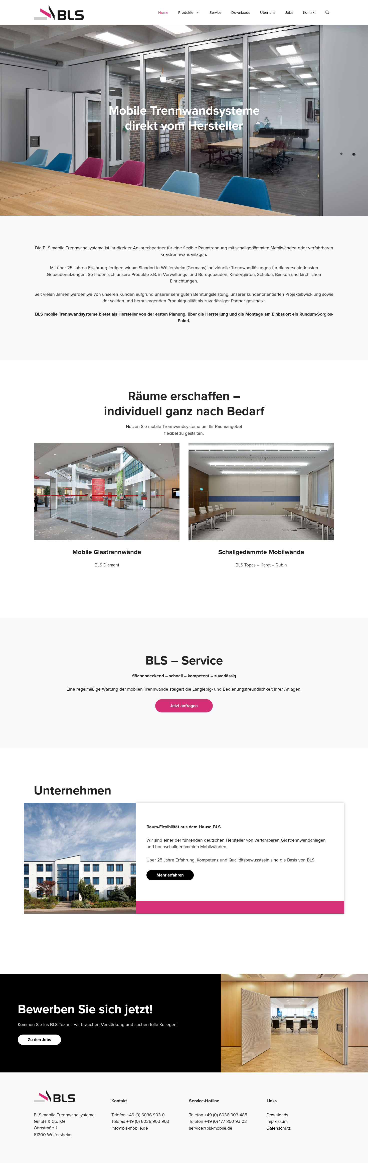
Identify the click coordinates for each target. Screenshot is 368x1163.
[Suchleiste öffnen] (327, 12)
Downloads (240, 12)
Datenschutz (279, 1128)
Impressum (277, 1121)
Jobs (289, 12)
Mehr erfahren (170, 875)
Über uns (267, 12)
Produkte (185, 12)
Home (163, 12)
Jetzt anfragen (184, 706)
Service (215, 12)
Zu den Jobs (39, 1040)
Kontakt (309, 12)
